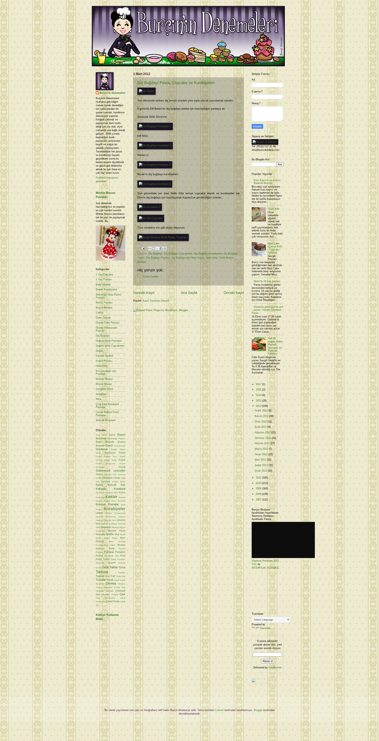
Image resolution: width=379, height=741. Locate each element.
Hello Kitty (212, 257)
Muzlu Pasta (110, 538)
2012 (259, 405)
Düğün (99, 350)
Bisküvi (121, 442)
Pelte (111, 548)
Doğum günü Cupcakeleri (110, 345)
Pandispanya (102, 545)
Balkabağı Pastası (117, 438)
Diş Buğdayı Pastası (158, 257)
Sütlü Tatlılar (110, 567)
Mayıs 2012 (262, 448)
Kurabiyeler (114, 508)
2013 (259, 400)
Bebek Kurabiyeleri (106, 289)
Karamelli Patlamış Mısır (107, 492)
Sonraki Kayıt (143, 293)
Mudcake (101, 534)
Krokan (99, 509)
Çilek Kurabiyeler (105, 598)
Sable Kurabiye (118, 559)
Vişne (110, 579)
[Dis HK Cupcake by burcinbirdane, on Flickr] (150, 218)
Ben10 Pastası (104, 302)
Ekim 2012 (261, 421)
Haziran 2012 (262, 443)
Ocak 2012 (261, 470)
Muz (117, 534)
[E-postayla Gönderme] (142, 248)
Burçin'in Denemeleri (112, 92)
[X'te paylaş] (157, 248)
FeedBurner (275, 667)
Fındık (122, 453)
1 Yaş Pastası (104, 279)
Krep (123, 505)
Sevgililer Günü (104, 388)
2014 (259, 395)
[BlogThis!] (154, 248)
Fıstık (122, 459)
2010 (259, 483)
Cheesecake (119, 446)
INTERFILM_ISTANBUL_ (266, 567)
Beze (99, 441)
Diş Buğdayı (155, 253)
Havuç (99, 474)
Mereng (115, 527)
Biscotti (109, 441)
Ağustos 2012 (263, 432)
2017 (259, 384)
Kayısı (122, 492)
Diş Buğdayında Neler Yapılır (188, 257)
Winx (98, 399)
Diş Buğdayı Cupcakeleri (178, 253)
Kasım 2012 (262, 416)
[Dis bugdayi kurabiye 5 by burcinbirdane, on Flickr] (154, 183)
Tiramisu (121, 572)
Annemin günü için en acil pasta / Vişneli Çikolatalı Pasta (267, 309)
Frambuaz (110, 453)
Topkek (100, 576)
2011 (259, 477)
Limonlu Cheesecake (115, 513)
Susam (111, 563)
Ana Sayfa (189, 293)
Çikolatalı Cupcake (105, 591)
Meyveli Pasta (116, 531)
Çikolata (111, 583)
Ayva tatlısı (101, 435)
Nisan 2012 (261, 454)
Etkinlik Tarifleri (104, 355)
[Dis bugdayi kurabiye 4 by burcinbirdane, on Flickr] (154, 164)
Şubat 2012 (261, 465)
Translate (265, 628)
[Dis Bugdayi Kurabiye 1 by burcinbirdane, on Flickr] (155, 126)
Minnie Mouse (104, 384)
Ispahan (105, 481)
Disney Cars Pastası (107, 322)
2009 (259, 488)
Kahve (99, 484)
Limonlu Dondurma (105, 517)
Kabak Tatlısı (118, 481)
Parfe (112, 545)
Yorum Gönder (150, 276)
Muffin (110, 534)
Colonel (219, 710)
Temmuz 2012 (263, 437)
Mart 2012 (261, 459)
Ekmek (114, 449)
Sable (106, 559)
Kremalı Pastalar (107, 504)
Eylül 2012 (261, 426)
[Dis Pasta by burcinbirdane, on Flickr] (146, 91)
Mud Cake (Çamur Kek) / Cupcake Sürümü (275, 248)
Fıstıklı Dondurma (105, 463)
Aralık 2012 (261, 410)
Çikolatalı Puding (109, 594)
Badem (121, 434)
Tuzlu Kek (121, 576)
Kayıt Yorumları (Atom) (156, 300)
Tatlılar (102, 571)
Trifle (107, 576)
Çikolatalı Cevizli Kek (114, 587)
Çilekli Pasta (113, 601)
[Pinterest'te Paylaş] (165, 248)
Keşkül (107, 501)
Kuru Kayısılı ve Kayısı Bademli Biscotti (267, 182)
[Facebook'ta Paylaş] (161, 248)
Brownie (100, 446)
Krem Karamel (118, 501)
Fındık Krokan (103, 456)
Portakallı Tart (111, 556)
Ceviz (109, 445)
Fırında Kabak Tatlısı (106, 460)
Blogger (258, 710)
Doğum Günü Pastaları (109, 340)
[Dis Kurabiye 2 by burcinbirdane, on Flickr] (149, 206)
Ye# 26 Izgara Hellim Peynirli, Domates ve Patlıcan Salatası (275, 346)
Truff (112, 576)
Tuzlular (101, 579)
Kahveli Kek (117, 484)
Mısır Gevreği (117, 541)
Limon (99, 512)
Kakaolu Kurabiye (110, 488)
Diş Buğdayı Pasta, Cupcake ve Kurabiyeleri (176, 83)
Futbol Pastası (104, 360)
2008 (259, 493)
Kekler (111, 496)
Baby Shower (103, 284)
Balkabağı (101, 438)
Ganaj (122, 467)
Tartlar (122, 567)
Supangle (100, 563)
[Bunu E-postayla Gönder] (150, 248)
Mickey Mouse (104, 378)
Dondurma (101, 449)
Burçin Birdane (104, 307)
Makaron (106, 527)
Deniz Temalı (103, 317)
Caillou (99, 312)
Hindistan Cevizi (111, 478)
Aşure (112, 435)
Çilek (122, 594)
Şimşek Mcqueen (106, 420)
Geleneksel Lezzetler (110, 470)
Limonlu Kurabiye (109, 524)
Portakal (109, 552)
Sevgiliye (101, 394)
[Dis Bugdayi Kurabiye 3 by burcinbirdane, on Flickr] (155, 145)
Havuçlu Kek (110, 474)
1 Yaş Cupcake (104, 274)
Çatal (116, 580)
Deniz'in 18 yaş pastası (267, 281)
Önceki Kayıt (234, 293)
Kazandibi (100, 497)
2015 (259, 389)
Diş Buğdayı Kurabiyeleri (208, 253)
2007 (259, 499)
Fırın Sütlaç (119, 456)
